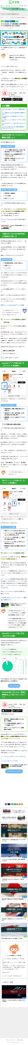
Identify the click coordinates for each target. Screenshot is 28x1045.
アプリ (2, 21)
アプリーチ (23, 96)
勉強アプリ (3, 5)
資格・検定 (8, 5)
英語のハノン (21, 241)
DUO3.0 (11, 249)
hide (8, 105)
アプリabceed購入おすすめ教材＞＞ (10, 760)
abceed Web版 (14, 685)
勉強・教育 (21, 5)
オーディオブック (14, 5)
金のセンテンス (17, 581)
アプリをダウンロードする (14, 771)
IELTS (12, 612)
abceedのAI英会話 (7, 219)
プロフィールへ (6, 972)
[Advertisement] (14, 788)
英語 (25, 5)
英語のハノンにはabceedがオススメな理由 (12, 305)
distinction (14, 274)
